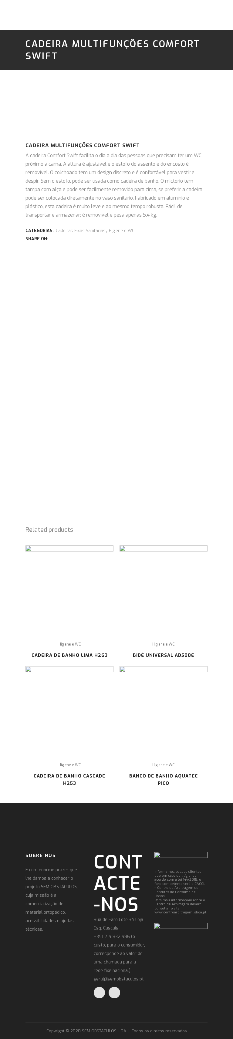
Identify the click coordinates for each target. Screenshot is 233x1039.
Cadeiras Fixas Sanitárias (81, 231)
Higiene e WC (121, 231)
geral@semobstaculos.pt (119, 979)
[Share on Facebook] (52, 238)
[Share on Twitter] (59, 238)
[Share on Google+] (66, 238)
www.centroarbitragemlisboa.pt (180, 912)
